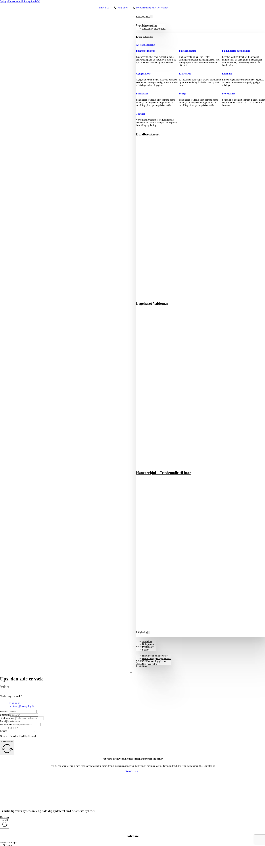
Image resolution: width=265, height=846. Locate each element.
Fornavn (4, 711)
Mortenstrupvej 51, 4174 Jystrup (152, 7)
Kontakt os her (132, 771)
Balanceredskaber (145, 50)
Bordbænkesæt (147, 134)
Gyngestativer (143, 73)
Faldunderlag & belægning (236, 50)
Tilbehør (140, 113)
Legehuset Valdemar (152, 303)
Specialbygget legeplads (153, 28)
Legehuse (227, 73)
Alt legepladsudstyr (145, 44)
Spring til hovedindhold (11, 1)
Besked (3, 731)
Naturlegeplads (149, 25)
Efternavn (5, 714)
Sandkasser (142, 93)
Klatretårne (185, 73)
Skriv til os (104, 7)
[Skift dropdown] (151, 16)
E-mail (3, 721)
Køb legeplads (143, 16)
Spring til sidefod (31, 1)
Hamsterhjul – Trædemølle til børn (163, 473)
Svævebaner (228, 93)
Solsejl (182, 93)
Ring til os (123, 7)
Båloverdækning (187, 50)
